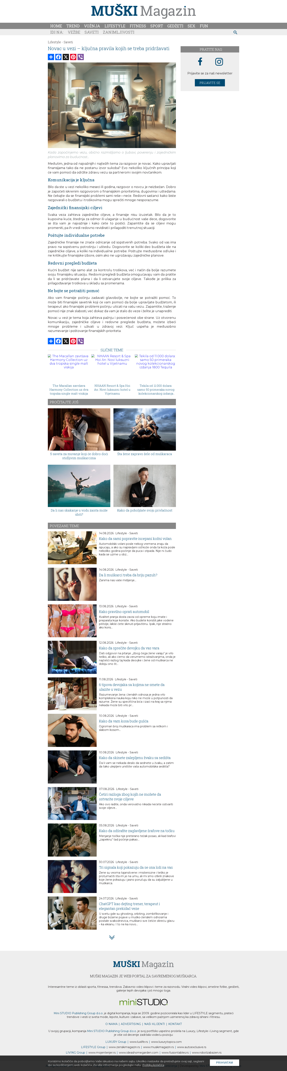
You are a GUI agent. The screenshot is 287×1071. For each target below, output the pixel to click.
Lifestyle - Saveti (126, 533)
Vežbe (74, 32)
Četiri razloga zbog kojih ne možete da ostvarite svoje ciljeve (130, 796)
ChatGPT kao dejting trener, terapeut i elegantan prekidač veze (129, 906)
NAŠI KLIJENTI (154, 1024)
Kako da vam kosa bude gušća (123, 721)
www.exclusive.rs (191, 1047)
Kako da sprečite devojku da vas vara (129, 648)
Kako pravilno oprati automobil (124, 611)
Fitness (138, 25)
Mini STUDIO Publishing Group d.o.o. (78, 1013)
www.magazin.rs (124, 1047)
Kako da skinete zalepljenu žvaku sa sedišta (135, 757)
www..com (166, 1042)
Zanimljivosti (118, 32)
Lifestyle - (55, 42)
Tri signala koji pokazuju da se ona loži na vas (136, 867)
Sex (191, 25)
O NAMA (111, 1024)
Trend (73, 25)
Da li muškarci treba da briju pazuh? (128, 575)
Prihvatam (224, 1062)
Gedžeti (175, 25)
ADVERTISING (131, 1024)
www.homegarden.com (138, 1052)
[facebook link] (200, 62)
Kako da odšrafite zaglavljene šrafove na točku (137, 830)
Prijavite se (210, 83)
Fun (204, 25)
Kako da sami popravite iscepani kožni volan (135, 538)
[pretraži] (235, 33)
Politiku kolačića (153, 1065)
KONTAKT (175, 1024)
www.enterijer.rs (102, 1052)
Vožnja (92, 25)
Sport (156, 25)
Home (56, 25)
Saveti (92, 32)
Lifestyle (114, 25)
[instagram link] (219, 62)
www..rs (139, 1042)
